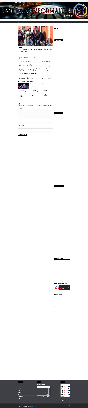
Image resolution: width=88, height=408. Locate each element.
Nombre (19, 120)
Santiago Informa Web (26, 53)
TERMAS (36, 22)
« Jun (37, 398)
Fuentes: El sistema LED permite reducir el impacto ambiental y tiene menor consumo (26, 78)
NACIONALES (27, 22)
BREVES (19, 384)
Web (18, 129)
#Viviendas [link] (27, 73)
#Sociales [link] (35, 73)
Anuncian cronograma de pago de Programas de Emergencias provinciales (47, 93)
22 (45, 394)
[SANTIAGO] (44, 2)
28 (43, 396)
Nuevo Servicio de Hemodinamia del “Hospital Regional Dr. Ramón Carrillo (44, 78)
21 (43, 394)
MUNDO (19, 390)
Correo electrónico (21, 125)
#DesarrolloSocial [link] (22, 73)
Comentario (20, 108)
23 (47, 394)
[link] (42, 56)
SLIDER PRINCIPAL (21, 396)
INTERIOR (32, 22)
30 (47, 396)
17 (49, 392)
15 (45, 392)
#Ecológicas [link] (31, 73)
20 (41, 394)
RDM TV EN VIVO (42, 22)
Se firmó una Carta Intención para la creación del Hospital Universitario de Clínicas (35, 93)
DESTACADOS (20, 386)
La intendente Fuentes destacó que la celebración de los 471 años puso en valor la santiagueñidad (23, 93)
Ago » (40, 398)
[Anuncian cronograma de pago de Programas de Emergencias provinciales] (47, 84)
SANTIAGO (22, 22)
